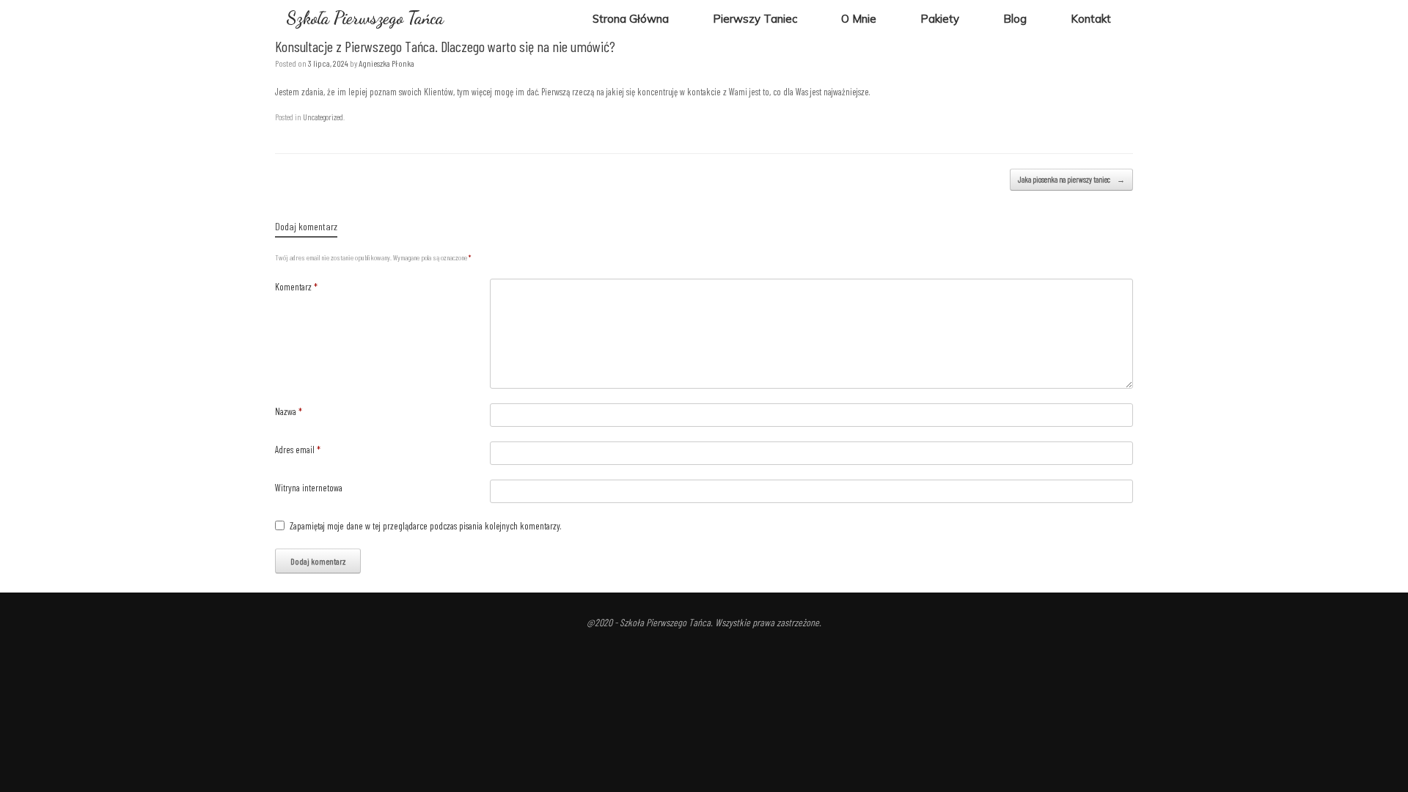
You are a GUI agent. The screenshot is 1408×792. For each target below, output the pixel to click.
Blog (1015, 19)
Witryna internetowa (308, 488)
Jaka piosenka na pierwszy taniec (1071, 179)
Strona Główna (631, 19)
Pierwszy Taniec (755, 19)
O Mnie (858, 19)
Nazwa (288, 411)
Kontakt (1091, 19)
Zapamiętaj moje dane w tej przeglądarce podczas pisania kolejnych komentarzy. (425, 526)
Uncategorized (323, 117)
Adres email (297, 449)
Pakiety (939, 19)
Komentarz (296, 287)
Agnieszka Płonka (386, 63)
